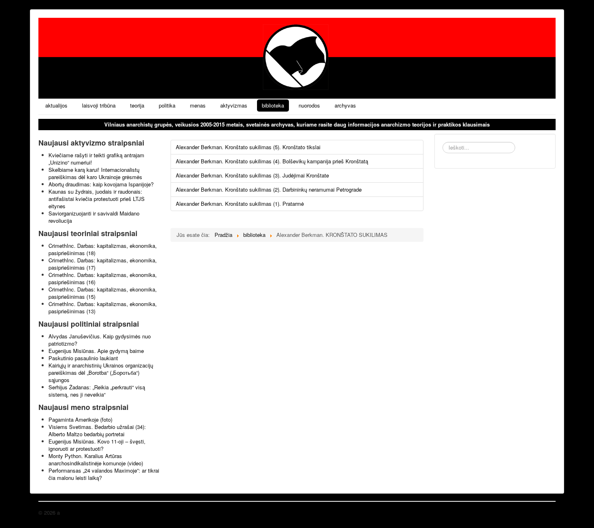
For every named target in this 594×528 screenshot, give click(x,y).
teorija (137, 105)
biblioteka (273, 105)
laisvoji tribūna (99, 105)
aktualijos (56, 105)
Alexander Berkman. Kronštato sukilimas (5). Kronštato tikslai (248, 147)
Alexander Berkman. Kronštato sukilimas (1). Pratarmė (240, 203)
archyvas (345, 105)
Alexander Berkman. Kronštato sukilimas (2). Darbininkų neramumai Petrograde (269, 189)
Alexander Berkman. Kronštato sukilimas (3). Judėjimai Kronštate (252, 175)
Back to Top (541, 512)
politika (167, 105)
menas (198, 105)
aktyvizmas (233, 105)
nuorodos (309, 105)
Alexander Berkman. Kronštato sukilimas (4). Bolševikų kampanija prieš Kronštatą (272, 161)
